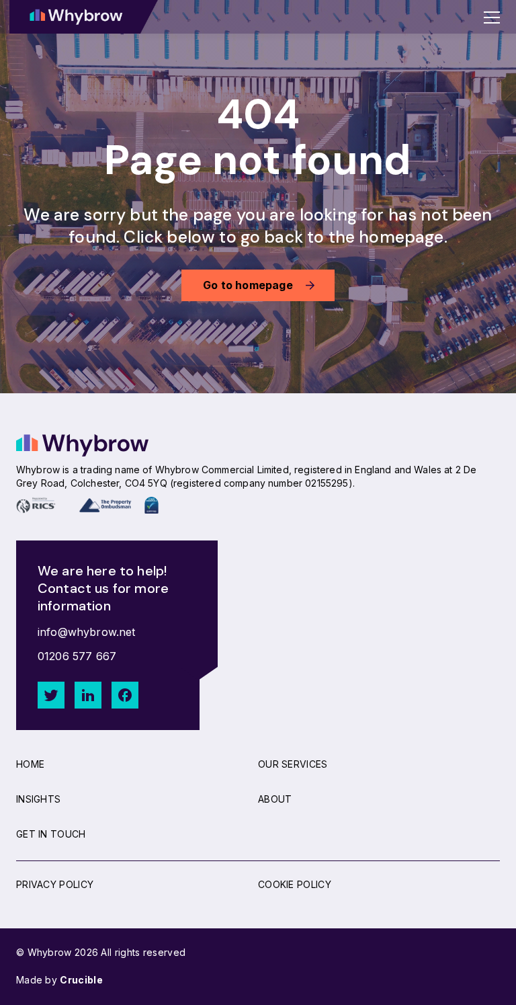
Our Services (293, 764)
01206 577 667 (77, 656)
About (275, 799)
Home (30, 764)
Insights (38, 799)
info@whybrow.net (87, 632)
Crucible (81, 980)
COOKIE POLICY (294, 884)
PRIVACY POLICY (54, 884)
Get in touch (51, 834)
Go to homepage (248, 285)
